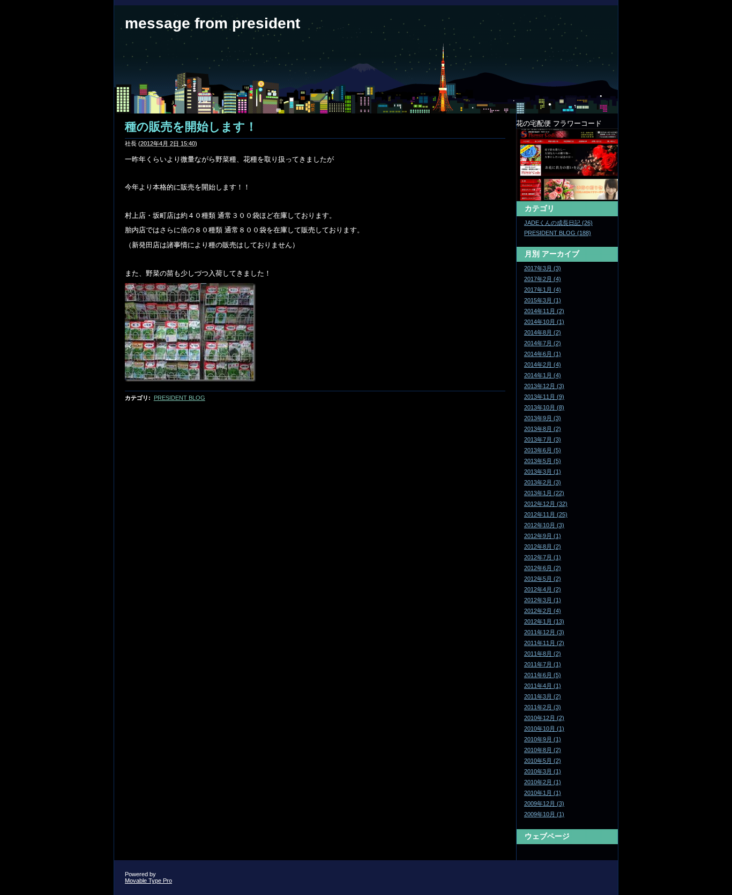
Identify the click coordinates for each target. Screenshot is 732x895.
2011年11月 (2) (544, 643)
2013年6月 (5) (542, 450)
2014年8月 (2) (542, 332)
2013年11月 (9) (544, 396)
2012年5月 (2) (542, 578)
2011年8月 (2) (542, 653)
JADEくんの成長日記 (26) (558, 222)
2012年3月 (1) (542, 600)
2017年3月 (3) (542, 268)
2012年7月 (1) (542, 557)
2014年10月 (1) (544, 321)
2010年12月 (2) (544, 718)
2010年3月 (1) (542, 771)
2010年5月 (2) (542, 760)
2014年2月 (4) (542, 364)
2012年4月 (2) (542, 589)
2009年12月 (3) (544, 803)
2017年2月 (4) (542, 279)
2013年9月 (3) (542, 418)
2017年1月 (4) (542, 289)
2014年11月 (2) (544, 311)
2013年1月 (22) (544, 493)
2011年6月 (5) (542, 675)
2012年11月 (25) (545, 514)
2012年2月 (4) (542, 611)
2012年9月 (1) (542, 536)
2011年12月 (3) (544, 632)
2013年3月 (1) (542, 471)
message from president (212, 23)
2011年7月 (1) (542, 664)
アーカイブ (560, 253)
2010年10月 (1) (544, 728)
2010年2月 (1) (542, 782)
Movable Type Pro (148, 880)
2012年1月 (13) (544, 621)
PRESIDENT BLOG (179, 398)
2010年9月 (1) (542, 739)
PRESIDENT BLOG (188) (557, 233)
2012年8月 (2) (542, 546)
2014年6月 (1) (542, 354)
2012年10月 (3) (544, 525)
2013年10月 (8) (544, 407)
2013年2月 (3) (542, 482)
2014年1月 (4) (542, 375)
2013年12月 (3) (544, 386)
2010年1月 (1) (542, 793)
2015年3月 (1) (542, 300)
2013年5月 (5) (542, 461)
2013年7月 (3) (542, 439)
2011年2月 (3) (542, 707)
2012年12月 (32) (545, 503)
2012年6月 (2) (542, 568)
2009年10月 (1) (544, 814)
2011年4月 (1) (542, 685)
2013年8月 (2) (542, 429)
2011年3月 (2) (542, 696)
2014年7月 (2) (542, 343)
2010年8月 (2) (542, 750)
